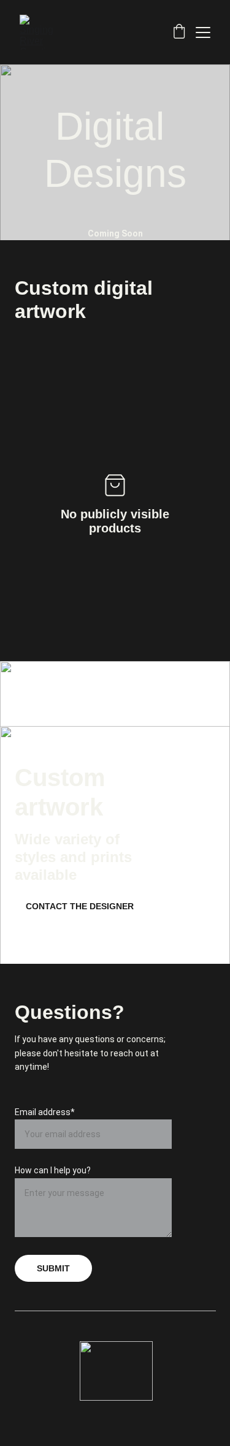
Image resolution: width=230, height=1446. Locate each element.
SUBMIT (53, 1268)
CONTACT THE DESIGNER (80, 906)
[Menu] (203, 32)
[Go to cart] (179, 32)
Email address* (45, 1112)
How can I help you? (53, 1170)
